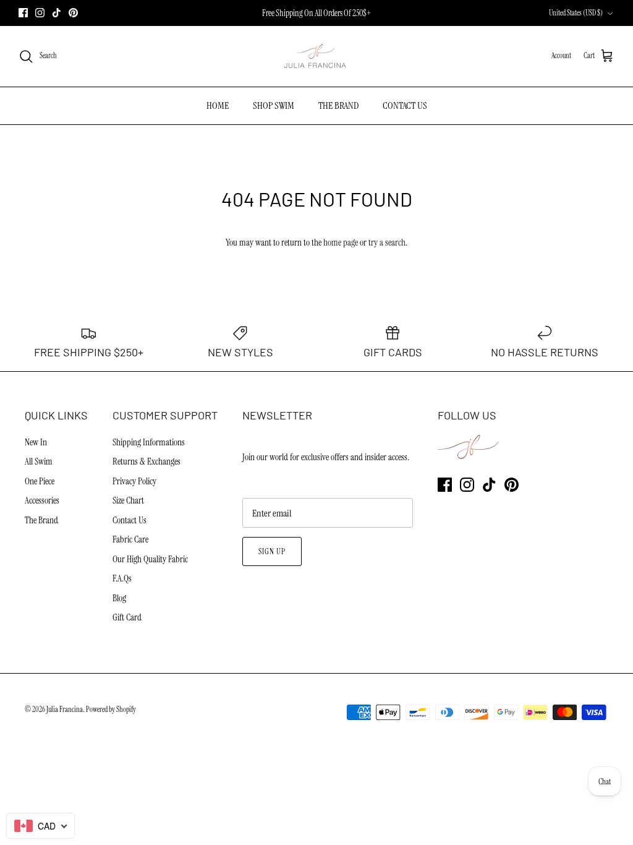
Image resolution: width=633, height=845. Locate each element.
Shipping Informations (149, 442)
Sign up (272, 551)
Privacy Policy (134, 481)
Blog (119, 598)
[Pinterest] (73, 12)
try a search (387, 242)
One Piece (39, 481)
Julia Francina (64, 709)
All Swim (39, 461)
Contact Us (130, 520)
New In (36, 442)
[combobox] (40, 826)
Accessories (42, 500)
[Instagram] (40, 12)
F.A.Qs (122, 578)
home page (340, 242)
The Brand (41, 520)
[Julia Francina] (316, 56)
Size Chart (128, 500)
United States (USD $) (576, 13)
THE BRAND (338, 105)
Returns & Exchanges (147, 461)
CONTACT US (405, 105)
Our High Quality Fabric (150, 559)
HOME (217, 105)
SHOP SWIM (273, 105)
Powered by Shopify (111, 709)
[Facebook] (23, 12)
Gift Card (127, 617)
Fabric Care (130, 539)
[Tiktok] (56, 12)
